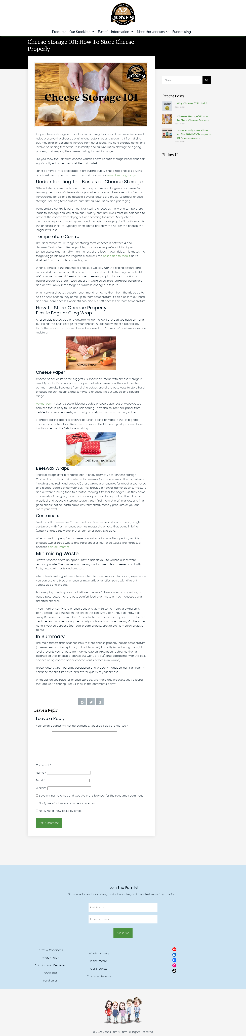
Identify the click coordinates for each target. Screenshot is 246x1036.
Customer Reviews (99, 976)
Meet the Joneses (151, 32)
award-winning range (121, 175)
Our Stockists (79, 32)
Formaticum (44, 403)
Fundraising (181, 32)
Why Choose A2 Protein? (192, 103)
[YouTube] (174, 949)
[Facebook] (174, 960)
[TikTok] (174, 971)
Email (40, 780)
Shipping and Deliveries (50, 965)
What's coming (99, 953)
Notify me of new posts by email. (60, 811)
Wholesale (50, 973)
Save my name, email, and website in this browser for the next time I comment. (91, 795)
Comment (43, 765)
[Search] (206, 80)
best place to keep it (116, 256)
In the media (98, 961)
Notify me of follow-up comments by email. (67, 803)
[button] (82, 701)
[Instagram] (174, 965)
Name (41, 772)
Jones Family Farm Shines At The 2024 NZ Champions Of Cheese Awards (194, 134)
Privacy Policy (50, 957)
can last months (58, 547)
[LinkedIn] (174, 955)
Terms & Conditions (50, 950)
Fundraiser (50, 980)
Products (59, 32)
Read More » (180, 107)
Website (41, 788)
